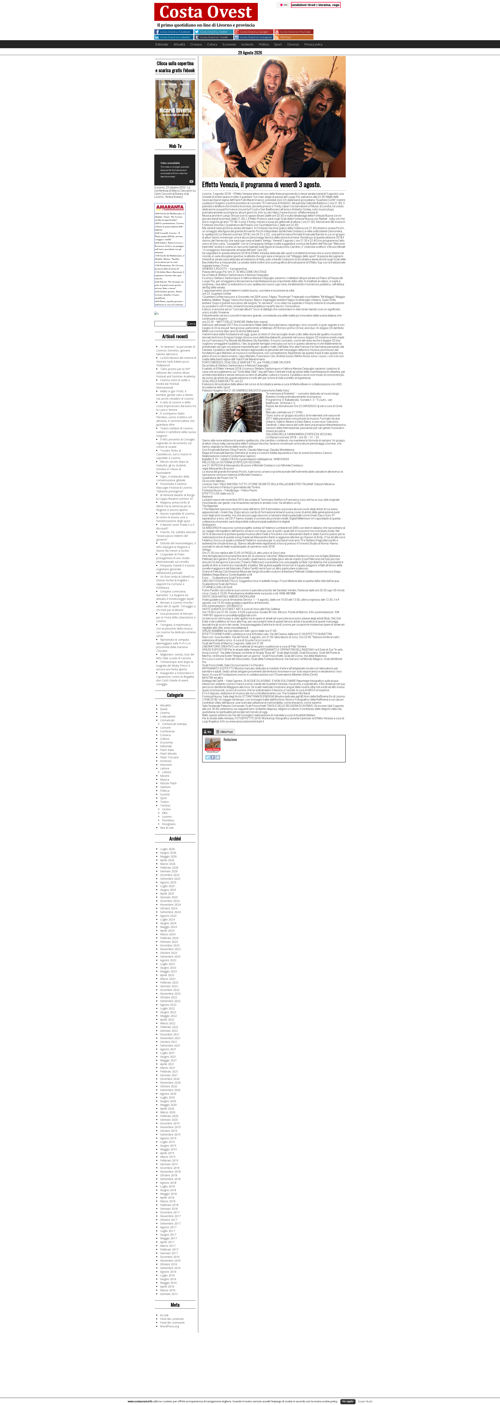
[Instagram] (217, 757)
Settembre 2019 (170, 1134)
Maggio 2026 (168, 856)
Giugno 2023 (168, 967)
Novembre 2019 (170, 1127)
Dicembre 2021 (169, 1034)
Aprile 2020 (167, 1108)
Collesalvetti (167, 716)
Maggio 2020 (168, 1105)
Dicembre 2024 (169, 901)
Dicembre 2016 (169, 1257)
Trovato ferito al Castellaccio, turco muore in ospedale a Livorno (174, 454)
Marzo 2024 (167, 934)
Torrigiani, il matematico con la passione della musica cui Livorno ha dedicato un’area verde (176, 630)
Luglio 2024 (167, 919)
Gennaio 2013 (169, 1294)
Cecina (166, 809)
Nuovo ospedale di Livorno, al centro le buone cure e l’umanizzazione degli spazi (175, 517)
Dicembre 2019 (169, 1123)
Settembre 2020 (170, 1090)
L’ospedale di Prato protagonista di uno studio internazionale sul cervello (173, 558)
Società (165, 794)
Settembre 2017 (170, 1223)
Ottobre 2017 (168, 1220)
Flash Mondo (168, 753)
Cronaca (196, 44)
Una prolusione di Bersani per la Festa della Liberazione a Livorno (176, 617)
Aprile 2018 (167, 1197)
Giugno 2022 (168, 1012)
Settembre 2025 (170, 878)
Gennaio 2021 (169, 1075)
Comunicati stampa (174, 724)
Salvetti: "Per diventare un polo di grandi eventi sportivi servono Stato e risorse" (169, 285)
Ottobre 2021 (168, 1042)
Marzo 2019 (167, 1157)
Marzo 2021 (167, 1068)
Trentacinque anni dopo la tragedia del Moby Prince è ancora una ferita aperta (174, 665)
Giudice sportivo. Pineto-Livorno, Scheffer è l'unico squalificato (169, 294)
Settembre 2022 (170, 1001)
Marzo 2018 (167, 1201)
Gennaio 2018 (169, 1208)
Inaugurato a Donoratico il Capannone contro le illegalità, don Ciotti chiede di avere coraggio (175, 678)
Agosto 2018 (168, 1182)
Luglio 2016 (167, 1275)
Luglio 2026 (167, 849)
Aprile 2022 (167, 1019)
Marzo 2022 (167, 1023)
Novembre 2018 (170, 1171)
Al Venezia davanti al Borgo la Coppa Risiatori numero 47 (175, 497)
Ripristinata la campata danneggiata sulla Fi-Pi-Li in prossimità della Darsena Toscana (173, 645)
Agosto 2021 (168, 1049)
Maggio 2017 (168, 1238)
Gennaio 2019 (169, 1164)
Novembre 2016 (170, 1260)
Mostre (164, 776)
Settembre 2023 (170, 956)
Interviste (166, 765)
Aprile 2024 (167, 930)
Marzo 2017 (167, 1246)
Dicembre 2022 (169, 990)
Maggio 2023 (168, 971)
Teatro (164, 802)
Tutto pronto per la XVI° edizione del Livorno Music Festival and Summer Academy (175, 372)
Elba (164, 813)
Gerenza (293, 44)
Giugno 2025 (168, 890)
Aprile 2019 (167, 1153)
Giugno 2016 (168, 1279)
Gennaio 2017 (169, 1253)
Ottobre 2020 (168, 1086)
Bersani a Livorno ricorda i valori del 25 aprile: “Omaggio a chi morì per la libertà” (176, 606)
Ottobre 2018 (168, 1175)
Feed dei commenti (172, 1322)
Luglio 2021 (167, 1053)
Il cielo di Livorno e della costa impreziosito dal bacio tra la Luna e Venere (176, 406)
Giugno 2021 (168, 1056)
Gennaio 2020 (169, 1119)
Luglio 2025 (167, 886)
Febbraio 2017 (169, 1249)
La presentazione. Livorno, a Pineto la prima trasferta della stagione (169, 226)
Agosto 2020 (168, 1094)
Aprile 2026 (167, 860)
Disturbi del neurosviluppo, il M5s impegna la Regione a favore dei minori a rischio (176, 546)
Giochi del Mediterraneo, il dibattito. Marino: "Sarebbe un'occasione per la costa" (169, 258)
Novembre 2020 (170, 1082)
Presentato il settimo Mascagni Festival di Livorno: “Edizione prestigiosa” (174, 487)
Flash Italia (167, 750)
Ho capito (348, 1401)
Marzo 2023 (167, 979)
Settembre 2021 (170, 1045)
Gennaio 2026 (169, 871)
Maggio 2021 (168, 1060)
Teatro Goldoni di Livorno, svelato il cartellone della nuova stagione (176, 432)
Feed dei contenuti (172, 1319)
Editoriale (161, 44)
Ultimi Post (226, 732)
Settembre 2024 (170, 912)
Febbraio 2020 (169, 1116)
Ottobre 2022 (168, 997)
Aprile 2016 (167, 1286)
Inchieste (247, 44)
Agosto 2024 (168, 916)
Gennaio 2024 (169, 941)
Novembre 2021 (170, 1038)
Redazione (230, 739)
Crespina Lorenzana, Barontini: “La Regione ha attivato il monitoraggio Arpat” (175, 595)
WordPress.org (169, 1326)
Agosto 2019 (168, 1138)
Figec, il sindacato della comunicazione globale (172, 478)
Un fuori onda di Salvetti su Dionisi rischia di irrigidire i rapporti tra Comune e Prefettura (175, 582)
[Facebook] (212, 757)
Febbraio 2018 (169, 1205)
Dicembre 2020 (169, 1079)
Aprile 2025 (167, 893)
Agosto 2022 (168, 1005)
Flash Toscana (169, 757)
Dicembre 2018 (169, 1168)
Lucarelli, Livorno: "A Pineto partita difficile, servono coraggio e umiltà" (169, 236)
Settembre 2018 (170, 1179)
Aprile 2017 (167, 1242)
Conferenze (167, 731)
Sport (278, 44)
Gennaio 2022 (169, 1030)
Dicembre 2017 (169, 1212)
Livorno (167, 816)
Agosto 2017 (168, 1227)
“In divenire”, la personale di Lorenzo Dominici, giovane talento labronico (175, 350)
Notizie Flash (168, 783)
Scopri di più (365, 1401)
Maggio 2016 (168, 1283)
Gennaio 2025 (169, 897)
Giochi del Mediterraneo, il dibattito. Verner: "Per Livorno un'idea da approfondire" (169, 216)
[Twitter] (207, 757)
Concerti (165, 727)
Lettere (164, 768)
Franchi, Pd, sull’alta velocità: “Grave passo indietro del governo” (176, 535)
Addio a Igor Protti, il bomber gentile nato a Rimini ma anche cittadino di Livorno (175, 394)
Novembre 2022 (170, 993)
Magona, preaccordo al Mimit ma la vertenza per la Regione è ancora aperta (173, 506)
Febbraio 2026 (169, 867)
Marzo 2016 (167, 1290)
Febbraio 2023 (169, 982)
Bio (209, 732)
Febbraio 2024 (169, 938)
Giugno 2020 (168, 1101)
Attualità (179, 44)
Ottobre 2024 (168, 908)
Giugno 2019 (168, 1145)
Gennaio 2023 (169, 986)
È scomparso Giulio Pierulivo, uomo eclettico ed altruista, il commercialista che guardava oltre (175, 419)
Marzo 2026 (167, 864)
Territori (165, 805)
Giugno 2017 (168, 1234)
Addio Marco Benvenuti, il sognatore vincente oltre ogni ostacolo (169, 275)
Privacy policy (313, 44)
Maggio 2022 (168, 1016)
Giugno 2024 (168, 923)
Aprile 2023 (167, 975)
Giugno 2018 (168, 1190)
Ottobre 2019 (168, 1131)
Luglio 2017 (167, 1231)
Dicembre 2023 (169, 945)
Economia (229, 44)
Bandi (163, 709)
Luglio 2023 (167, 964)
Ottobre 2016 (168, 1264)
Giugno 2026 (168, 853)
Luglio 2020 (167, 1097)
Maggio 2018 (168, 1194)
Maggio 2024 (168, 927)
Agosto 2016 (168, 1271)
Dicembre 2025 (169, 875)
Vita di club (167, 828)
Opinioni (165, 787)
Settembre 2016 (170, 1268)
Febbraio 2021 (169, 1071)
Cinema (165, 713)
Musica (164, 779)
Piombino (168, 820)
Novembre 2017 (170, 1216)
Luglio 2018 (167, 1186)
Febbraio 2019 (169, 1160)
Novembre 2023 (170, 949)
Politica (264, 44)
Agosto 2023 (168, 960)
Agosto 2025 (168, 882)
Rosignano (169, 824)
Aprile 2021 (167, 1064)
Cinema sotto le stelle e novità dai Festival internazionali (173, 383)
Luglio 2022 (167, 1008)
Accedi (164, 1315)
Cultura (212, 44)
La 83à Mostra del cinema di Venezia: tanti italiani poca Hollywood (176, 361)
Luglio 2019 (167, 1142)
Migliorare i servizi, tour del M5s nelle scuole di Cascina (175, 656)
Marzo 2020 (167, 1112)
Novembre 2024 (170, 904)
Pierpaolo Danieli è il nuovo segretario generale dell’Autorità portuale (175, 569)
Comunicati (167, 720)
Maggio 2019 (168, 1149)
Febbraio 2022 (169, 1027)
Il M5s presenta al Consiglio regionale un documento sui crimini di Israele (175, 443)
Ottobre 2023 (168, 953)
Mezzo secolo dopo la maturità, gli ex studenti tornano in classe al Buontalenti (172, 467)
